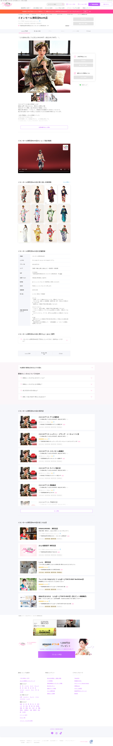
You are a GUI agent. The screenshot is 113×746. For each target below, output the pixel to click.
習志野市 (51, 268)
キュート (32, 697)
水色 (26, 688)
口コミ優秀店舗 (51, 691)
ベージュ (27, 686)
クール (37, 697)
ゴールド (22, 690)
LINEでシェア (84, 84)
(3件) (47, 567)
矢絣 (31, 710)
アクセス (88, 31)
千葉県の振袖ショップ (35, 14)
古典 (21, 697)
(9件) (47, 584)
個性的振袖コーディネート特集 (54, 683)
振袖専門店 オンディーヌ (80, 691)
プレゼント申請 (71, 4)
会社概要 (23, 742)
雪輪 (39, 708)
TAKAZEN (76, 678)
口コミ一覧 (22, 717)
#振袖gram (77, 686)
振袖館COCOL (77, 680)
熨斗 (30, 708)
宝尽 (33, 708)
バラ (21, 706)
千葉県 (33, 268)
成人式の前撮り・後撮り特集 (54, 678)
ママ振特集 (50, 680)
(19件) (47, 601)
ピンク (31, 686)
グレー (32, 690)
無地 (21, 704)
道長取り (26, 710)
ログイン (107, 4)
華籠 (27, 708)
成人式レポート (51, 686)
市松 (39, 710)
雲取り (21, 710)
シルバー (27, 690)
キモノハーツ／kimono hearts (81, 683)
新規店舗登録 (36, 742)
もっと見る (66, 182)
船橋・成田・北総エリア (42, 268)
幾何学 (35, 710)
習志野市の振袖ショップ (61, 14)
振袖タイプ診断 (51, 693)
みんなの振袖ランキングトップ (27, 680)
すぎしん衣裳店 (78, 688)
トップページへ (109, 0)
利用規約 (61, 740)
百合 (27, 706)
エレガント (26, 697)
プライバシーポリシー (69, 740)
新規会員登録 (95, 4)
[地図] (60, 273)
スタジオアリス (35, 264)
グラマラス (22, 699)
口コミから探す (49, 8)
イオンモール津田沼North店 (37, 615)
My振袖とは (29, 740)
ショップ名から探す (60, 8)
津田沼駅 (56, 268)
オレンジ (37, 686)
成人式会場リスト (54, 740)
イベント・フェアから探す (73, 8)
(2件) (52, 490)
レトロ (28, 699)
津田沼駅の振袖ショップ (71, 14)
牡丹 (38, 704)
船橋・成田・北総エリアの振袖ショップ (48, 14)
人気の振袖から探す (38, 8)
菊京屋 (76, 693)
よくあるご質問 (83, 4)
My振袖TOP (22, 740)
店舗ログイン (29, 742)
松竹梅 (37, 706)
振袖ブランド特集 (51, 688)
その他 (21, 692)
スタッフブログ (37, 740)
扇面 (21, 708)
